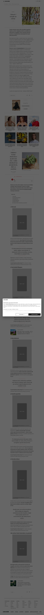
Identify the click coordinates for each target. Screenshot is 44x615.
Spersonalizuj (21, 314)
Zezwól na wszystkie (34, 314)
